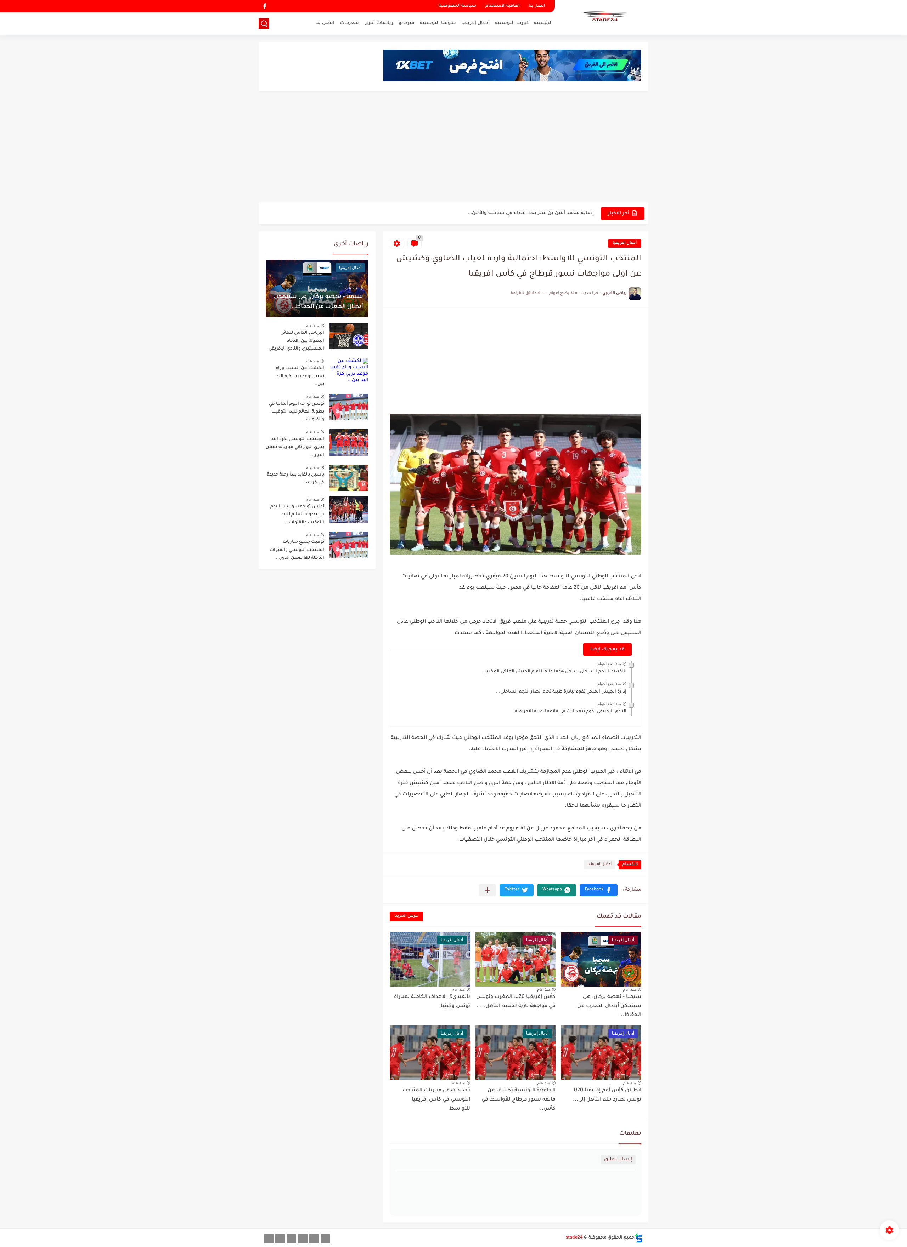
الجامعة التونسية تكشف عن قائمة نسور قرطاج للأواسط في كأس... (518, 1099)
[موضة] (303, 1238)
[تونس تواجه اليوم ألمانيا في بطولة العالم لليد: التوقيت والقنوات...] (348, 407)
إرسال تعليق (618, 1159)
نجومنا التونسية (438, 23)
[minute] (291, 1238)
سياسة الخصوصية (457, 6)
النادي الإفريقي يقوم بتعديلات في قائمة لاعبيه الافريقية (570, 711)
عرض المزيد (406, 916)
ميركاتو (407, 23)
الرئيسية (543, 23)
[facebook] (264, 6)
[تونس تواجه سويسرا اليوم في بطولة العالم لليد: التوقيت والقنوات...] (348, 509)
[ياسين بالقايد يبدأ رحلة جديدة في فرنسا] (348, 478)
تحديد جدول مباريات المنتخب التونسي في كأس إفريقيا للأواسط (436, 1099)
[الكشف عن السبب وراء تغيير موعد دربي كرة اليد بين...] (348, 371)
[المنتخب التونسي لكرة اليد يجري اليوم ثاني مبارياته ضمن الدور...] (348, 442)
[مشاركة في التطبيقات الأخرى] (487, 890)
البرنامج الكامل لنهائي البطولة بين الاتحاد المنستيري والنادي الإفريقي (296, 341)
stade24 (574, 1237)
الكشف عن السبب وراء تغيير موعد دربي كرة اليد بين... (300, 376)
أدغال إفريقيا (475, 23)
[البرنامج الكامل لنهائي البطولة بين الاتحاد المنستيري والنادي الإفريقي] (348, 336)
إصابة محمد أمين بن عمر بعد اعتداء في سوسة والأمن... (531, 213)
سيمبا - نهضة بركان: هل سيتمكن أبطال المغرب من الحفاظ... (609, 1006)
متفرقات (349, 23)
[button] (599, 890)
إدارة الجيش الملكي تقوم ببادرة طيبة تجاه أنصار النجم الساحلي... (561, 691)
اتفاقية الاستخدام (502, 6)
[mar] (325, 1238)
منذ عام (629, 989)
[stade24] (604, 17)
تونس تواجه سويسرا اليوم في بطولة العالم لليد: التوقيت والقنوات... (297, 514)
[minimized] (280, 1238)
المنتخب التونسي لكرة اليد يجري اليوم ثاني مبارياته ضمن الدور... (295, 447)
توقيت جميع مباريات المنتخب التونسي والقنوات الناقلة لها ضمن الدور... (297, 550)
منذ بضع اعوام (609, 663)
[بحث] (264, 23)
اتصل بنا (537, 6)
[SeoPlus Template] (639, 1238)
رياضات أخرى (378, 23)
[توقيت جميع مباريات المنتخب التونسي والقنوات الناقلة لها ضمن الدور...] (348, 545)
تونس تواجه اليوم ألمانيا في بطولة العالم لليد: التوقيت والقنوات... (296, 412)
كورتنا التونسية (512, 23)
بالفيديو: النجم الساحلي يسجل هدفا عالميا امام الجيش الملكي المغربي (554, 671)
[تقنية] (314, 1238)
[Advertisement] (453, 147)
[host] (269, 1238)
